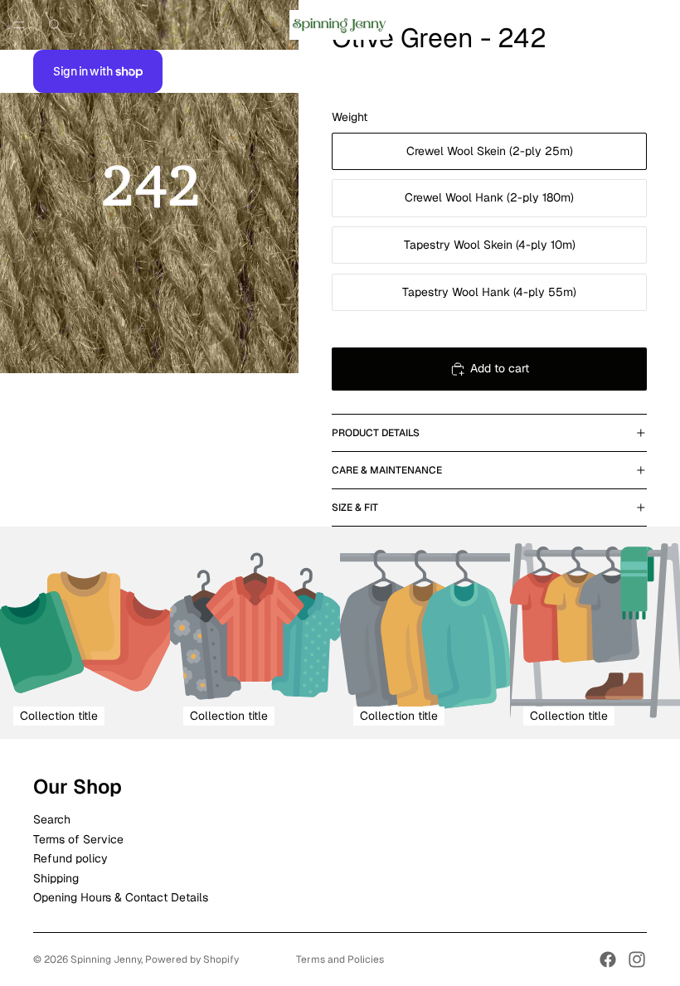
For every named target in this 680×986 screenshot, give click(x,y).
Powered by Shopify (192, 959)
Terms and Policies (340, 959)
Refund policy (70, 859)
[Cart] (660, 25)
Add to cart (499, 368)
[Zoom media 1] (149, 186)
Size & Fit (355, 507)
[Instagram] (637, 959)
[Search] (54, 25)
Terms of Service (78, 839)
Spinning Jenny (105, 959)
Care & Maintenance (387, 470)
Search (51, 820)
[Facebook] (608, 959)
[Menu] (19, 25)
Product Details (376, 433)
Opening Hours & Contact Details (120, 897)
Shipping (56, 878)
